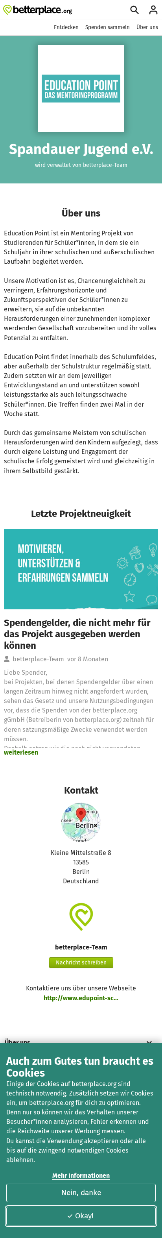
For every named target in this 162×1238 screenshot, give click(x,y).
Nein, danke (81, 1192)
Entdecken (66, 27)
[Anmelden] (153, 10)
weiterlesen (21, 752)
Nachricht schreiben (81, 962)
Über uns (147, 27)
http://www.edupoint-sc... (81, 998)
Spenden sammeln (107, 27)
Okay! (84, 1215)
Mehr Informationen (81, 1175)
